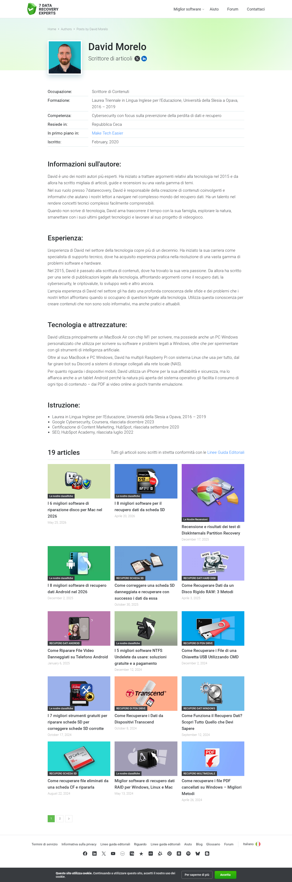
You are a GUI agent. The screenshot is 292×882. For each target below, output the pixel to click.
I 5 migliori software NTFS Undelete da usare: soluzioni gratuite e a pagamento (141, 657)
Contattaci (256, 9)
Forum (232, 9)
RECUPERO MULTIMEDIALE (199, 773)
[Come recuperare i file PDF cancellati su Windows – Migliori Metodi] (213, 758)
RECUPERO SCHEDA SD (130, 578)
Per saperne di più (197, 874)
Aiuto (214, 9)
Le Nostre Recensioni (195, 519)
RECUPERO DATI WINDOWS (199, 708)
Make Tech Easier (107, 133)
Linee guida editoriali (115, 844)
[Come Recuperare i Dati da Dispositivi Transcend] (146, 693)
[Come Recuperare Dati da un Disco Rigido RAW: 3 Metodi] (213, 563)
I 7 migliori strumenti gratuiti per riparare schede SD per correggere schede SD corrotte (77, 722)
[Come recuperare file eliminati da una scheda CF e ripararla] (79, 758)
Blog (199, 844)
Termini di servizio (45, 844)
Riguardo (140, 844)
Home (52, 29)
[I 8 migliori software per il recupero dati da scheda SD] (146, 481)
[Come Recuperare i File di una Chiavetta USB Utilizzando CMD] (213, 628)
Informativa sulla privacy (79, 844)
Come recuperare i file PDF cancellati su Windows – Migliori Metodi (212, 787)
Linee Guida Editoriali (225, 452)
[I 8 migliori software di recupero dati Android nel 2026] (79, 563)
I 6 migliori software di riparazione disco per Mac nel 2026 (75, 510)
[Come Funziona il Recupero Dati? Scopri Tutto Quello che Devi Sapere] (213, 693)
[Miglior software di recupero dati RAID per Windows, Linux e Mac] (146, 758)
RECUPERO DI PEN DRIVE (198, 643)
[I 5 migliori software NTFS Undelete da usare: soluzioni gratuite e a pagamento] (146, 628)
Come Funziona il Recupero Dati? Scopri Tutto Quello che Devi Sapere (212, 722)
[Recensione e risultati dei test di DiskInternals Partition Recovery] (213, 493)
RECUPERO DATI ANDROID (64, 643)
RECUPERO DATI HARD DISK (199, 578)
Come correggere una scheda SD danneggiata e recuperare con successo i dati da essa (145, 592)
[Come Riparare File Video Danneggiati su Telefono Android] (79, 628)
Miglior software (187, 9)
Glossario (213, 844)
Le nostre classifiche (61, 496)
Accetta (225, 874)
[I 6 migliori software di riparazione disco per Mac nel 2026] (79, 481)
